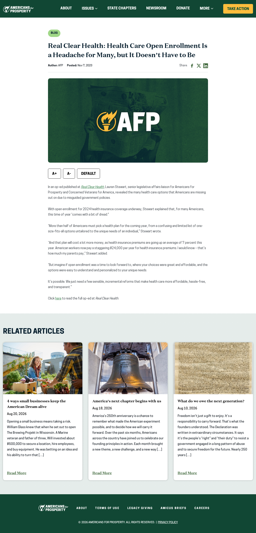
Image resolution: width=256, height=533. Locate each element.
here (58, 298)
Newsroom (156, 8)
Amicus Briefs (173, 508)
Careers (202, 508)
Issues (88, 9)
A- (69, 174)
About (66, 8)
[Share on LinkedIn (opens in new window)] (205, 65)
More (205, 9)
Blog (54, 33)
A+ (54, 174)
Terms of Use (107, 508)
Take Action (240, 10)
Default (88, 174)
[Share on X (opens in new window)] (198, 65)
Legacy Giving (140, 508)
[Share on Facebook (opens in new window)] (192, 65)
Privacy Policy (168, 522)
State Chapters (121, 8)
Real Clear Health (92, 187)
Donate (183, 9)
